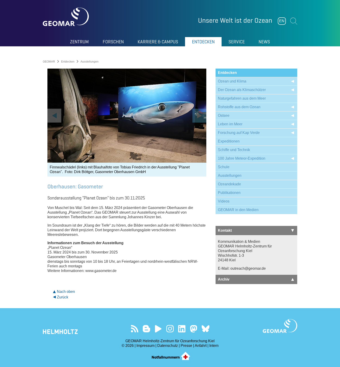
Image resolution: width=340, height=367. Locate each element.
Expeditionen (229, 141)
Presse (186, 346)
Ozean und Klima (232, 81)
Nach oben (66, 292)
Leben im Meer (230, 124)
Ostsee (223, 115)
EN (281, 21)
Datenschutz (167, 346)
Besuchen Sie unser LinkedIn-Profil (182, 329)
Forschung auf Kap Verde (239, 133)
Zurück (62, 297)
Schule (223, 167)
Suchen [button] (293, 21)
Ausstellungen (229, 175)
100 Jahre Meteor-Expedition (241, 158)
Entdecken (67, 61)
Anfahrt (201, 346)
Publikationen (229, 193)
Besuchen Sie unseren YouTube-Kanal (158, 329)
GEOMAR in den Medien (238, 210)
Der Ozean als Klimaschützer (242, 90)
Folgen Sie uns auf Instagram (170, 329)
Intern (214, 346)
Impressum (145, 346)
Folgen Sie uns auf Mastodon (194, 329)
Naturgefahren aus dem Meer (242, 98)
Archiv (223, 279)
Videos (223, 201)
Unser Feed (135, 329)
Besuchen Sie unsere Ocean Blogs (146, 329)
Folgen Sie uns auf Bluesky (205, 329)
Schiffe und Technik (234, 150)
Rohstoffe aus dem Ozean (239, 107)
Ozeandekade (229, 184)
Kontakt (225, 230)
